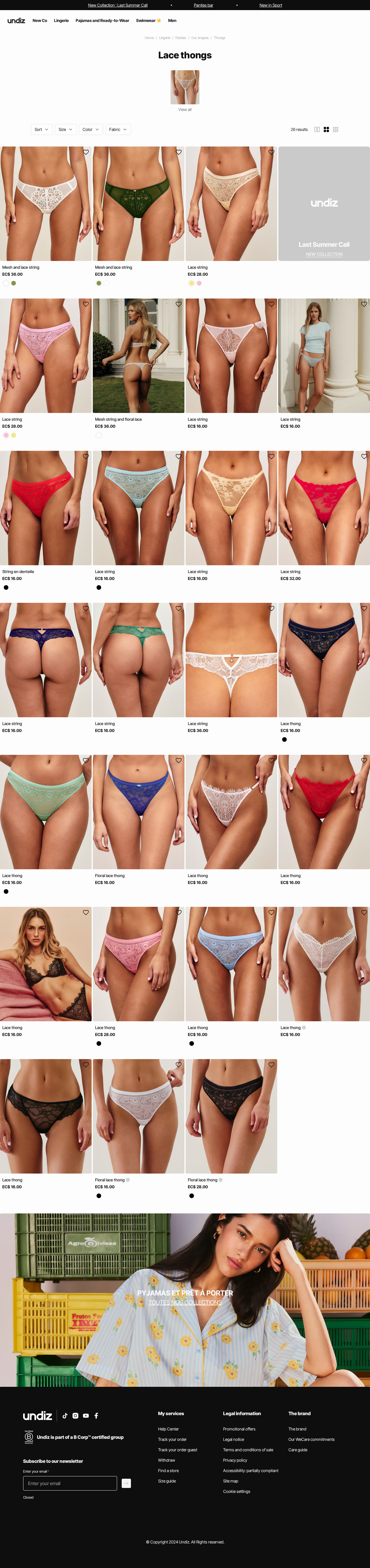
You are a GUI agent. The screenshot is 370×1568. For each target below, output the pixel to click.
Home (149, 38)
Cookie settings (236, 1491)
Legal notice (233, 1439)
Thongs (219, 38)
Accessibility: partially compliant (250, 1470)
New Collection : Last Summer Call (118, 5)
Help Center (168, 1428)
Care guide (297, 1449)
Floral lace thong (110, 875)
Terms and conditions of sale (248, 1449)
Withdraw (166, 1460)
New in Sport (271, 5)
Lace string (198, 267)
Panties (180, 38)
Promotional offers (239, 1428)
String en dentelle (18, 571)
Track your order (172, 1439)
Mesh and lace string (20, 267)
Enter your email (36, 1471)
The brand (297, 1428)
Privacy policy (235, 1460)
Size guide (167, 1480)
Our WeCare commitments (311, 1439)
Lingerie (164, 38)
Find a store (168, 1470)
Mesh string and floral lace (118, 419)
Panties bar (203, 5)
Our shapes (200, 38)
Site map (230, 1480)
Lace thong (291, 723)
